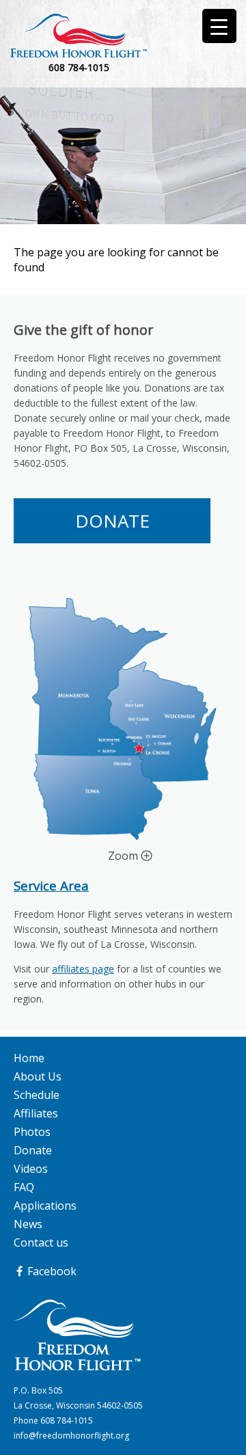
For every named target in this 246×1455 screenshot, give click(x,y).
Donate (33, 1150)
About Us (38, 1076)
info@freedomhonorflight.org (71, 1435)
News (28, 1224)
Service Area (51, 885)
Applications (45, 1205)
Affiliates (36, 1113)
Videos (31, 1168)
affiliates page (83, 968)
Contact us (41, 1242)
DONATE (112, 520)
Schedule (36, 1094)
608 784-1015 (66, 1420)
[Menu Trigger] (219, 26)
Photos (32, 1131)
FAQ (24, 1187)
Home (29, 1057)
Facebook (51, 1271)
